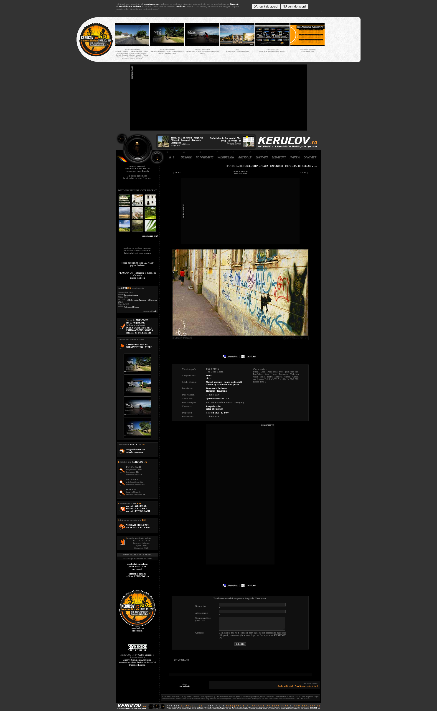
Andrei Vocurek (145, 655)
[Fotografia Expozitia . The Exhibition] (150, 205)
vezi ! (150, 236)
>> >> (303, 172)
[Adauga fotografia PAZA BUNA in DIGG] (250, 357)
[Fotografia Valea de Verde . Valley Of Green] (150, 218)
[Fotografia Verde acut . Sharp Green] (150, 231)
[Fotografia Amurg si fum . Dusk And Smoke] (137, 231)
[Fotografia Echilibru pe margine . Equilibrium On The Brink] (124, 231)
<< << (178, 172)
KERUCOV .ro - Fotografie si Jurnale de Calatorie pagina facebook (137, 275)
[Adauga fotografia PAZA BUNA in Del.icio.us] (231, 357)
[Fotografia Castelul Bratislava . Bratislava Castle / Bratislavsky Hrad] (137, 205)
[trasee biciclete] (96, 56)
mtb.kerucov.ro (186, 144)
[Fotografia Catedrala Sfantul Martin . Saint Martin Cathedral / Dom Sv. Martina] (137, 218)
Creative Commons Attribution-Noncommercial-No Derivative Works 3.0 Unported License (137, 662)
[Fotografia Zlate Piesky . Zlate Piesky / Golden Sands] (124, 218)
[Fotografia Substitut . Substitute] (124, 205)
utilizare (137, 575)
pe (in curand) (137, 566)
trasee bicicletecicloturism (137, 629)
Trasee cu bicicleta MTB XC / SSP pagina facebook (137, 264)
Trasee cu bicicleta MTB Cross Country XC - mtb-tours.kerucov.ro (342, 38)
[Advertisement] (218, 97)
